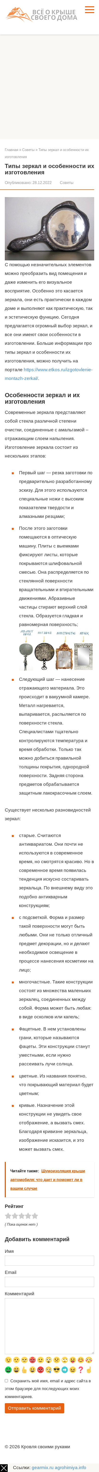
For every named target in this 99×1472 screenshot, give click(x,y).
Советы (67, 182)
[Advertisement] (49, 87)
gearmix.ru (43, 1467)
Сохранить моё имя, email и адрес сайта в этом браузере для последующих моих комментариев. (48, 1389)
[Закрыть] (4, 1468)
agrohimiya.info (70, 1467)
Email (10, 1272)
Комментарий (19, 1293)
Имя (9, 1251)
